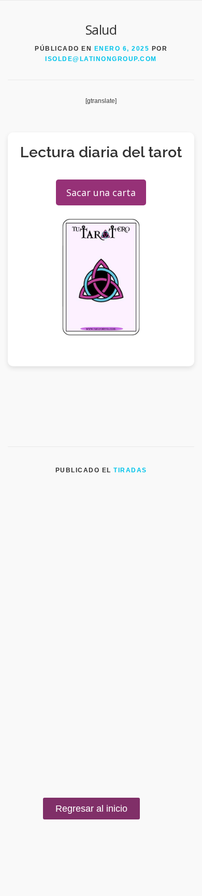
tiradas (130, 470)
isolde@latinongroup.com (101, 59)
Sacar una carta (101, 192)
